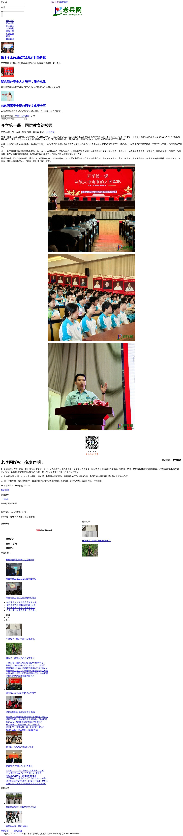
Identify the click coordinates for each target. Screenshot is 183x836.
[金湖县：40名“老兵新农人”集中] (14, 743)
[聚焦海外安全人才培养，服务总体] (7, 76)
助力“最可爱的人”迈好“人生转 (19, 766)
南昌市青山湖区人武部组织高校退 (21, 598)
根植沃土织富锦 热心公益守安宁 (20, 560)
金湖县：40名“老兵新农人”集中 (20, 747)
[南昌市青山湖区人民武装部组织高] (14, 575)
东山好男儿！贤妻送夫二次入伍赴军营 (23, 724)
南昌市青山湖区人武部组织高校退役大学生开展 (27, 671)
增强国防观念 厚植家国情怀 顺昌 (21, 605)
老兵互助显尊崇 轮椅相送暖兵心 (20, 676)
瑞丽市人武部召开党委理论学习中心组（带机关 (27, 717)
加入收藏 (55, 2)
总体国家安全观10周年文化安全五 (23, 105)
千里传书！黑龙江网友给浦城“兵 (96, 541)
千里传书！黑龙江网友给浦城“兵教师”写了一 (26, 663)
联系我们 (18, 831)
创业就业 (10, 26)
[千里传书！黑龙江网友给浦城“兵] (90, 537)
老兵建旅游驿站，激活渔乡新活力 (21, 776)
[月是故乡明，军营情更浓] (14, 822)
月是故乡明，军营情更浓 (17, 826)
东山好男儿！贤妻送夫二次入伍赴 (21, 610)
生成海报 (5, 499)
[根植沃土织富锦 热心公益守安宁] (90, 556)
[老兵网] (67, 15)
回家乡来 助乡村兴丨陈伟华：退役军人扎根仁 (26, 784)
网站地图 (64, 2)
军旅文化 (10, 34)
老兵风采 (10, 21)
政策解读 (10, 39)
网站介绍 (5, 831)
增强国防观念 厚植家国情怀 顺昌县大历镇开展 (26, 719)
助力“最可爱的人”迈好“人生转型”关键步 (23, 773)
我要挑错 (5, 490)
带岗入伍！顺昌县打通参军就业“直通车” (24, 722)
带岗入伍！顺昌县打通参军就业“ (21, 608)
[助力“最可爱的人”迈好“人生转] (14, 762)
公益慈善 (10, 28)
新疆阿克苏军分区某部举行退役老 (21, 807)
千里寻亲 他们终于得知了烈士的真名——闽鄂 (26, 778)
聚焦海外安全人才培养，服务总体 (23, 81)
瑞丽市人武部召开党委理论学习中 (21, 602)
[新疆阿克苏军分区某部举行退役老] (14, 803)
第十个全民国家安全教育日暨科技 (23, 57)
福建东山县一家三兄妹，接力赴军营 (22, 730)
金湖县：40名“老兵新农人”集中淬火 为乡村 (25, 770)
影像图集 (10, 31)
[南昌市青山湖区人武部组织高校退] (14, 594)
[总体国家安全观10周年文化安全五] (7, 101)
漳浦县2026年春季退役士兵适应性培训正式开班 (27, 781)
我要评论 (51, 132)
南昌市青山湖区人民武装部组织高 (21, 579)
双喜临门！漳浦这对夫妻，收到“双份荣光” (25, 727)
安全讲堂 (10, 23)
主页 (17, 116)
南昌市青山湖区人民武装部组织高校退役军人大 (27, 668)
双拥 (8, 36)
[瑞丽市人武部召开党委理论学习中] (14, 689)
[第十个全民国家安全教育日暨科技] (7, 52)
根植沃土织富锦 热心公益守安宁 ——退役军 (25, 665)
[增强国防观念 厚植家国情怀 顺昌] (14, 708)
